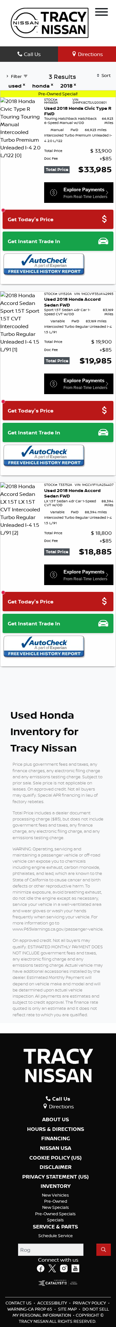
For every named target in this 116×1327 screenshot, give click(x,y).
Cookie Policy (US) (55, 1158)
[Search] (103, 1250)
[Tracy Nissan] (49, 22)
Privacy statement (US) (55, 1177)
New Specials (55, 1207)
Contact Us (19, 1303)
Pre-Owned (55, 1201)
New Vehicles (55, 1195)
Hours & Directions (55, 1129)
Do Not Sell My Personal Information (61, 1312)
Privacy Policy (90, 1303)
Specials (55, 1220)
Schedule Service (55, 1235)
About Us (55, 1120)
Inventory (56, 1186)
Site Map (68, 1309)
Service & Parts (55, 1227)
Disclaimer (56, 1167)
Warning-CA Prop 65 (30, 1309)
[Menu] (101, 13)
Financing (55, 1139)
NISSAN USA (55, 1148)
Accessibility (52, 1303)
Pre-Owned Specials (55, 1214)
